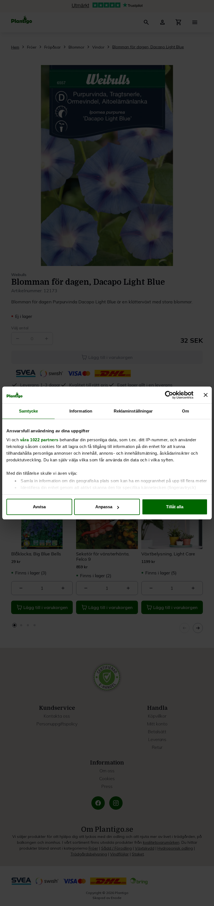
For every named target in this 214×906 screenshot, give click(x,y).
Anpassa (103, 506)
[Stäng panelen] (206, 395)
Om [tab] (185, 411)
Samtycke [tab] (28, 411)
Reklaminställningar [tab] (133, 411)
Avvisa (39, 506)
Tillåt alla (174, 506)
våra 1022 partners (39, 439)
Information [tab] (80, 411)
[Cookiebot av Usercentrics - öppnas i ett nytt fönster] (169, 395)
